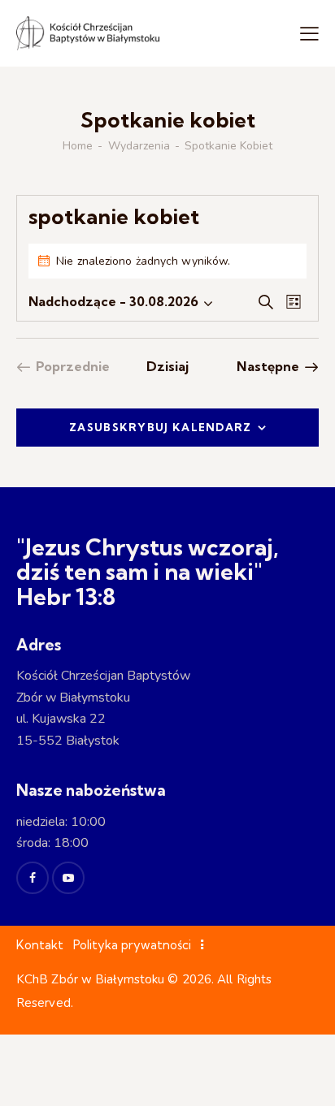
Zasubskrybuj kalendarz (160, 427)
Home (78, 146)
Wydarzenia (139, 146)
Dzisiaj (167, 366)
